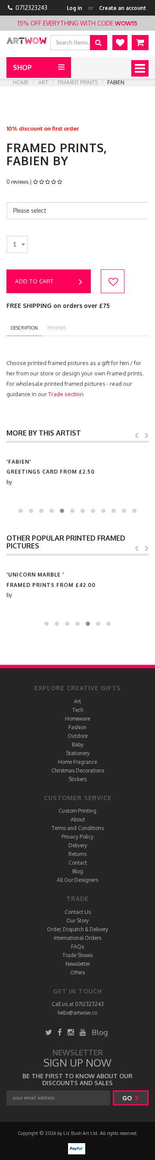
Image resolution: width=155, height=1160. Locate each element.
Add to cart (34, 281)
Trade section (66, 394)
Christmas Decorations (77, 770)
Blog (77, 871)
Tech (77, 710)
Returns (77, 854)
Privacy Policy (77, 836)
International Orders (77, 938)
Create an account (122, 8)
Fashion (77, 727)
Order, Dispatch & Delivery (77, 929)
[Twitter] (48, 1032)
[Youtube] (83, 1032)
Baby (78, 744)
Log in (74, 8)
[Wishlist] (119, 42)
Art (43, 82)
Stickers (77, 779)
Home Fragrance (77, 762)
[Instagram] (71, 1032)
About (78, 819)
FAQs (77, 946)
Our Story (77, 920)
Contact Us (78, 912)
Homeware (77, 718)
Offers (77, 972)
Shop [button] (22, 67)
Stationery (78, 753)
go (127, 1098)
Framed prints (78, 82)
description (24, 327)
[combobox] (17, 244)
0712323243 (31, 7)
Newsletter (77, 964)
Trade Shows (77, 955)
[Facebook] (60, 1032)
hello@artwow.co (77, 1012)
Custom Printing (77, 811)
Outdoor (78, 736)
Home (21, 82)
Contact (77, 862)
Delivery (77, 845)
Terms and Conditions (78, 828)
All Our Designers (77, 880)
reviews (56, 327)
